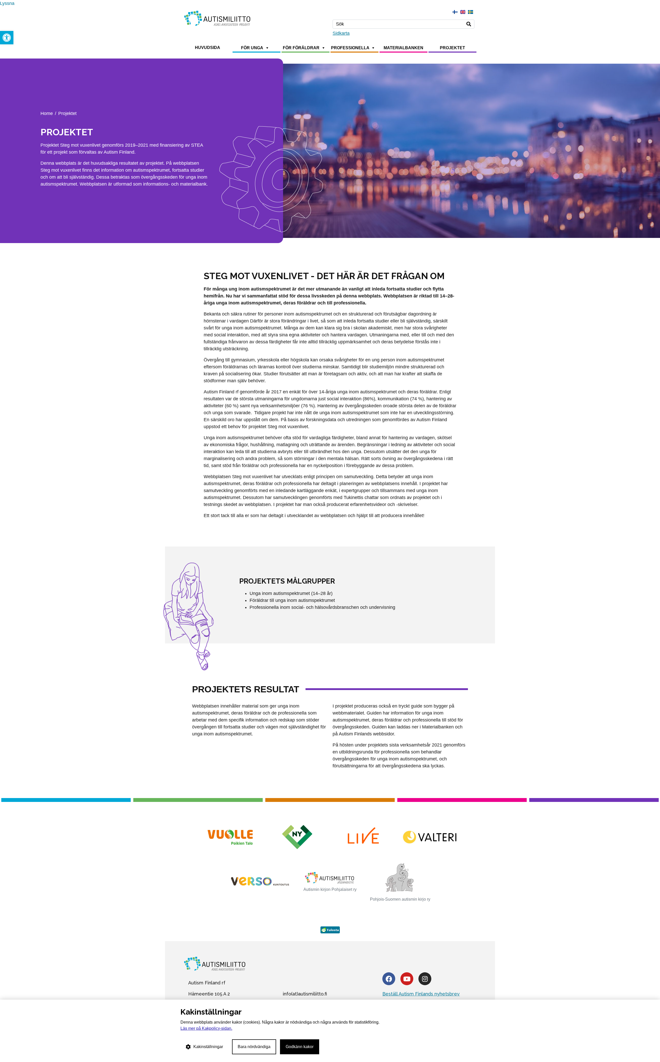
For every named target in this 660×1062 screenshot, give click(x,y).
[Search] (468, 24)
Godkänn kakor (300, 1046)
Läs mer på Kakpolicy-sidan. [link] (206, 1028)
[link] (6, 37)
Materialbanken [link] (403, 48)
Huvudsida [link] (207, 47)
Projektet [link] (452, 48)
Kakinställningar (208, 1046)
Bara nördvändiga (254, 1046)
